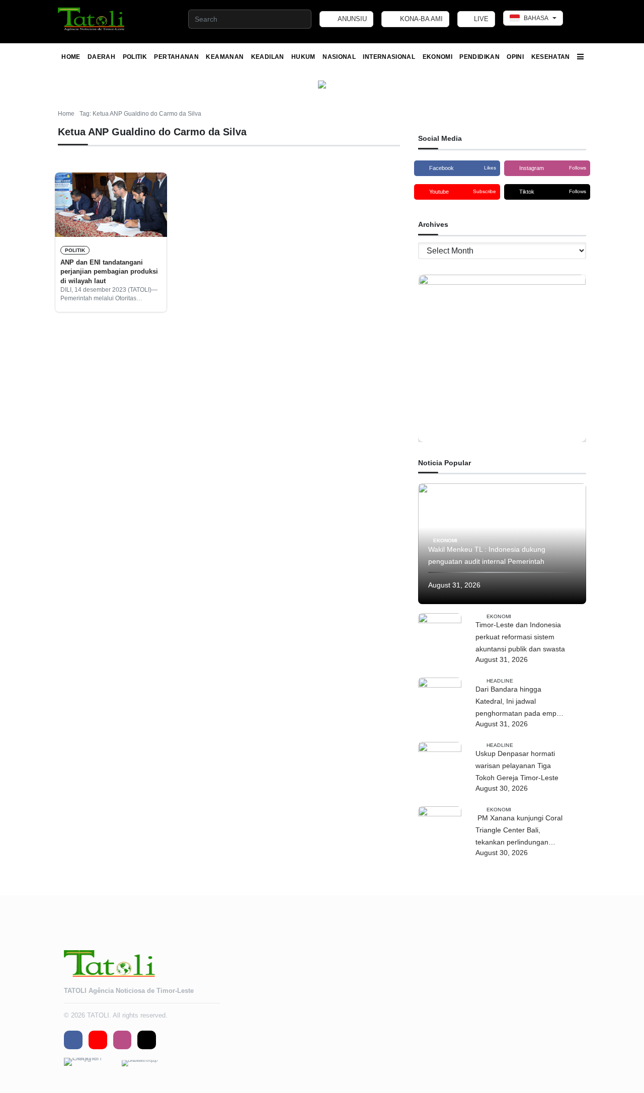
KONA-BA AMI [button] (420, 19)
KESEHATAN (550, 56)
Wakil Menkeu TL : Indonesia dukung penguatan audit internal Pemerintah (486, 555)
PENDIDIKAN (479, 56)
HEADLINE (500, 680)
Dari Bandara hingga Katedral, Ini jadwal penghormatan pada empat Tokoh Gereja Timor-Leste (518, 702)
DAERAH (101, 56)
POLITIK (135, 56)
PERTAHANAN (176, 56)
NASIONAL (339, 56)
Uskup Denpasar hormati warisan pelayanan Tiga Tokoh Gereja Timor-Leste (518, 765)
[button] (92, 19)
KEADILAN (267, 56)
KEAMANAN (225, 56)
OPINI (515, 56)
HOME (70, 56)
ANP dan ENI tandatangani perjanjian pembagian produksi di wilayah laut (109, 272)
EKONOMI (438, 56)
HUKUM (303, 56)
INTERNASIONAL (389, 56)
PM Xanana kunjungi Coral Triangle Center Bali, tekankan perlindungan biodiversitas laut (518, 831)
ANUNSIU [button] (351, 19)
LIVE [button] (480, 19)
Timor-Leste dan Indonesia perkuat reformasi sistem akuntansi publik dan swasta (520, 637)
